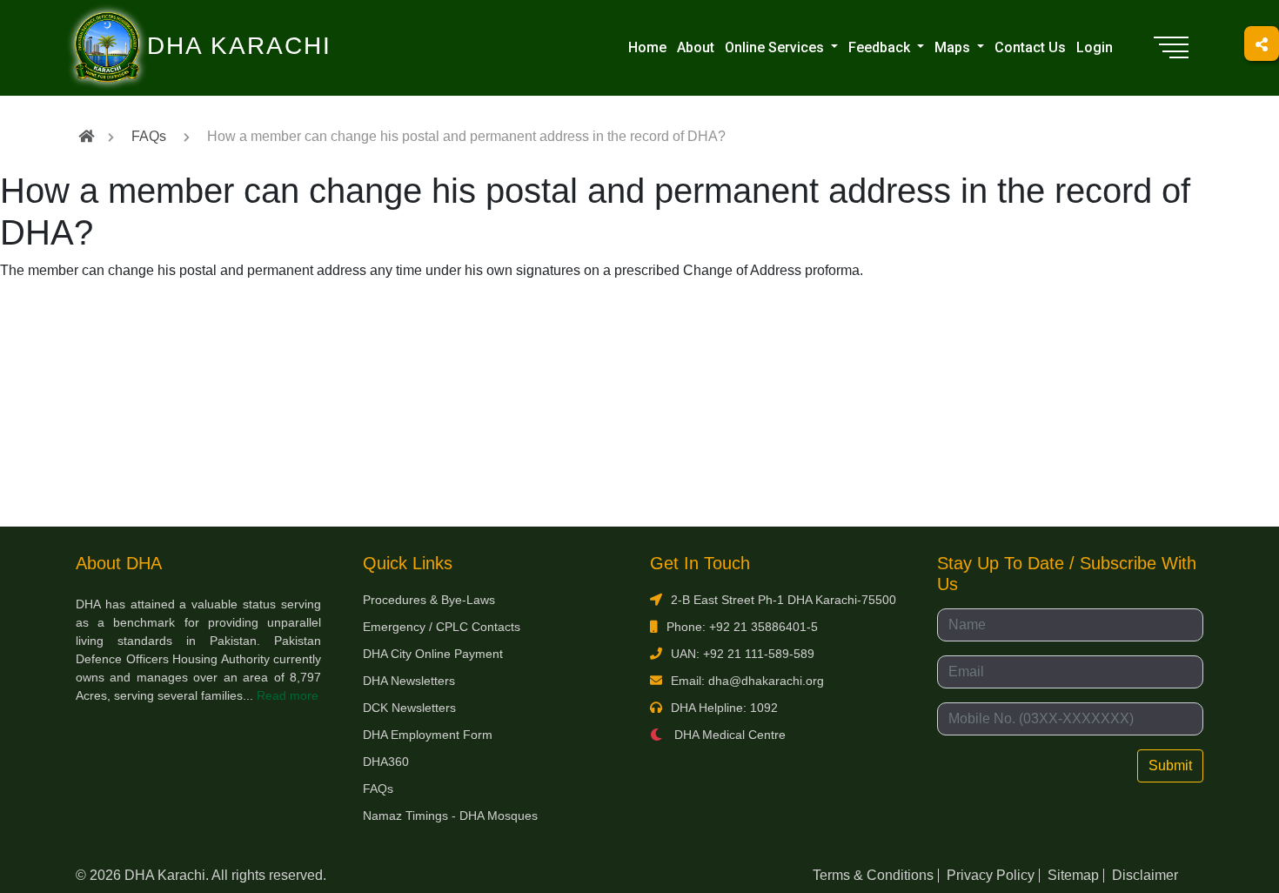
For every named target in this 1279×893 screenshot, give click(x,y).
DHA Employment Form (427, 735)
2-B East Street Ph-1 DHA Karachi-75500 (783, 600)
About (695, 47)
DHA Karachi (168, 22)
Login (1094, 47)
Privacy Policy (991, 875)
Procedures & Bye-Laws (429, 600)
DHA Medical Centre (728, 735)
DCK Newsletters (409, 708)
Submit (1170, 765)
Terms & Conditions (873, 875)
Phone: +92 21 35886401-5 (742, 627)
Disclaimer (1145, 875)
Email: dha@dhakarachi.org (747, 681)
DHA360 (386, 762)
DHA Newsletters (409, 681)
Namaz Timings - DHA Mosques (450, 815)
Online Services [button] (776, 47)
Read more (287, 695)
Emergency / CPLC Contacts (441, 627)
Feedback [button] (881, 47)
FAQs (148, 136)
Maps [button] (954, 47)
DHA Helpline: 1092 (724, 708)
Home (647, 47)
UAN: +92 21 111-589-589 (742, 654)
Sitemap (1073, 875)
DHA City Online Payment (433, 654)
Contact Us (1030, 47)
